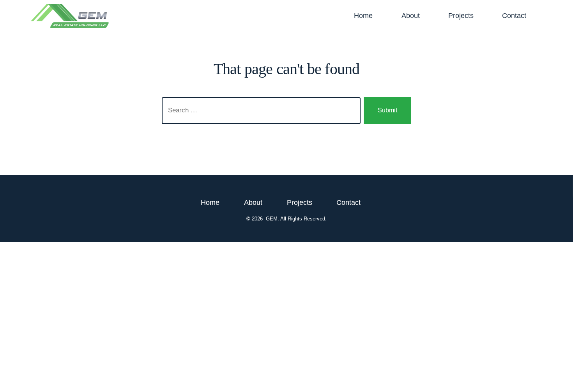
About (410, 16)
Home (363, 16)
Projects (461, 16)
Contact (514, 16)
